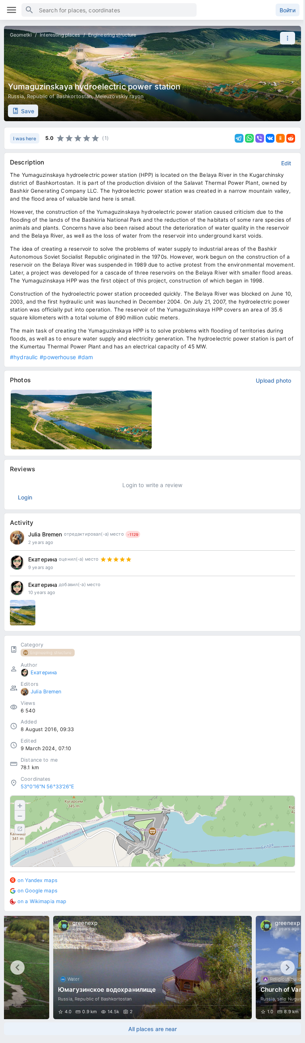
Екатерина (42, 559)
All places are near (152, 1029)
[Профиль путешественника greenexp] (63, 925)
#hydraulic (24, 357)
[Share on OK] (280, 138)
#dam (85, 357)
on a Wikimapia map (41, 901)
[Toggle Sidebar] (11, 10)
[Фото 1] (22, 612)
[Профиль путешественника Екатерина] (17, 562)
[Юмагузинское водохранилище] (152, 967)
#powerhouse (57, 357)
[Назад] (17, 967)
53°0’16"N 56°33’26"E (48, 787)
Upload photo (273, 380)
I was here (24, 138)
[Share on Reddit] (290, 138)
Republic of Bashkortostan (59, 96)
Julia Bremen (45, 534)
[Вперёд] (287, 967)
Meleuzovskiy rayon (119, 96)
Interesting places (60, 35)
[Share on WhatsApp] (249, 138)
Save (27, 111)
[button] (285, 38)
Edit (286, 163)
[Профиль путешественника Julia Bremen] (17, 537)
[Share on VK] (270, 138)
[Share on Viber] (259, 138)
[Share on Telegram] (239, 138)
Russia (16, 96)
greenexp (85, 922)
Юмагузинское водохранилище (107, 989)
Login (25, 497)
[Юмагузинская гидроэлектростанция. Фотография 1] (81, 419)
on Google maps (37, 891)
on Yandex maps (37, 880)
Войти (287, 10)
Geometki (21, 35)
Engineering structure (112, 35)
